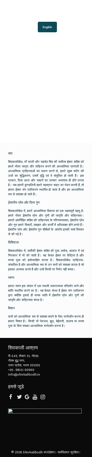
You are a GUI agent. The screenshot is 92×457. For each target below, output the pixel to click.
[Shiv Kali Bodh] (46, 9)
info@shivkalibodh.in (24, 374)
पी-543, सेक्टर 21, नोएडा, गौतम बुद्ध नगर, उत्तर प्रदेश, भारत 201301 (24, 360)
